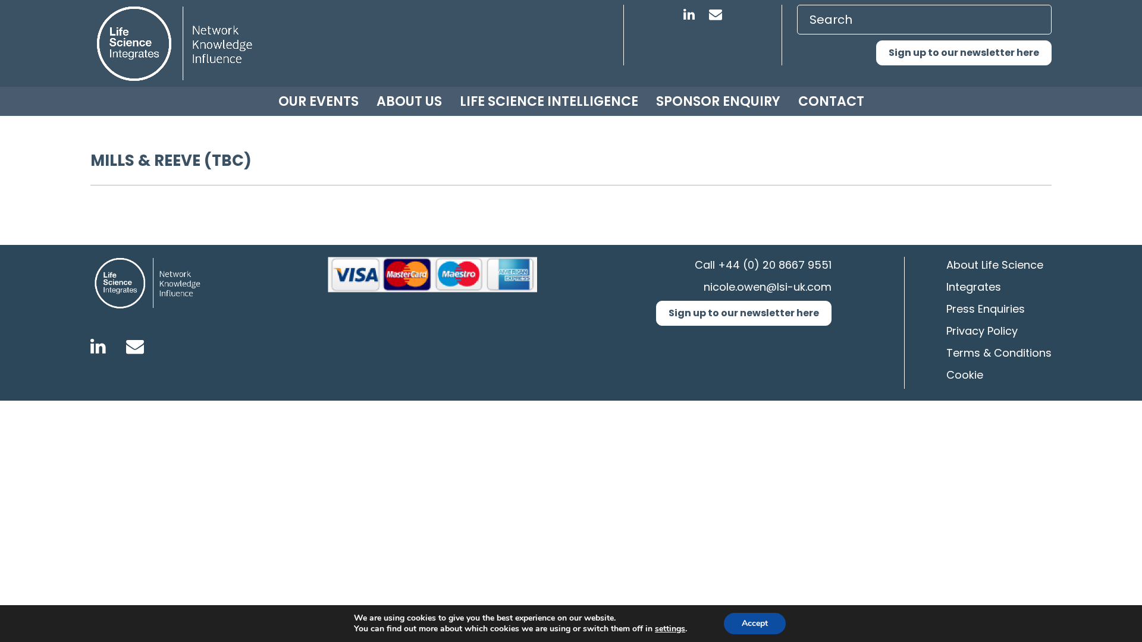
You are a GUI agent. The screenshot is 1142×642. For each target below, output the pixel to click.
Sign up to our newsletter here (964, 52)
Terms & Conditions (999, 352)
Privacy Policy (982, 330)
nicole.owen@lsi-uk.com (768, 286)
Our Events (318, 101)
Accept (755, 623)
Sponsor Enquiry (718, 101)
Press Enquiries (985, 308)
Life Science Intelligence (549, 101)
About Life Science (994, 264)
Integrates (973, 286)
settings (670, 629)
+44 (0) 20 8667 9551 (775, 264)
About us (409, 101)
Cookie (964, 374)
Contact (831, 101)
